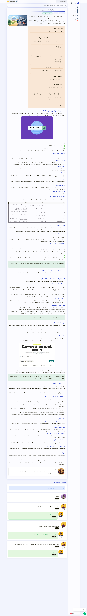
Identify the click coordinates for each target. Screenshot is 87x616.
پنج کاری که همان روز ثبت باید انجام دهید (55, 87)
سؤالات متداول (59, 90)
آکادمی (75, 13)
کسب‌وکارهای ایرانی (13, 257)
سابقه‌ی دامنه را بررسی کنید (58, 76)
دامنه (55, 20)
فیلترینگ (47, 255)
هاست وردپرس (73, 15)
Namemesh (63, 340)
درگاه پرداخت (31, 248)
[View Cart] (16, 1)
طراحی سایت (74, 17)
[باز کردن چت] (84, 613)
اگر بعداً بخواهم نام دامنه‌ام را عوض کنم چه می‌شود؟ (47, 99)
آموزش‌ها (74, 6)
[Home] (74, 3)
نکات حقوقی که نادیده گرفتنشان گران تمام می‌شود (54, 67)
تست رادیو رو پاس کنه (47, 37)
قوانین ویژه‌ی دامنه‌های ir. (58, 84)
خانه (65, 5)
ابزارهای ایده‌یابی (59, 81)
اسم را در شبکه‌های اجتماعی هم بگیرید (56, 79)
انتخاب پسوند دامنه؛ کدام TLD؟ (57, 52)
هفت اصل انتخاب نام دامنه (57, 34)
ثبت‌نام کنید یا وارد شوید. (52, 488)
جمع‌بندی (60, 105)
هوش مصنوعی (57, 370)
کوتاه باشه (59, 37)
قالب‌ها (75, 9)
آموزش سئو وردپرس (60, 5)
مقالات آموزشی (56, 13)
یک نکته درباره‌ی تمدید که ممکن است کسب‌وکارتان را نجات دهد (57, 61)
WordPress (20, 293)
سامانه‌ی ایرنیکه (41, 392)
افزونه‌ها (75, 11)
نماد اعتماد (36, 248)
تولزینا (75, 19)
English (73, 613)
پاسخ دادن (57, 498)
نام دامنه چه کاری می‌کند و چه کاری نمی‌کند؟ (55, 31)
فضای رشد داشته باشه (36, 41)
